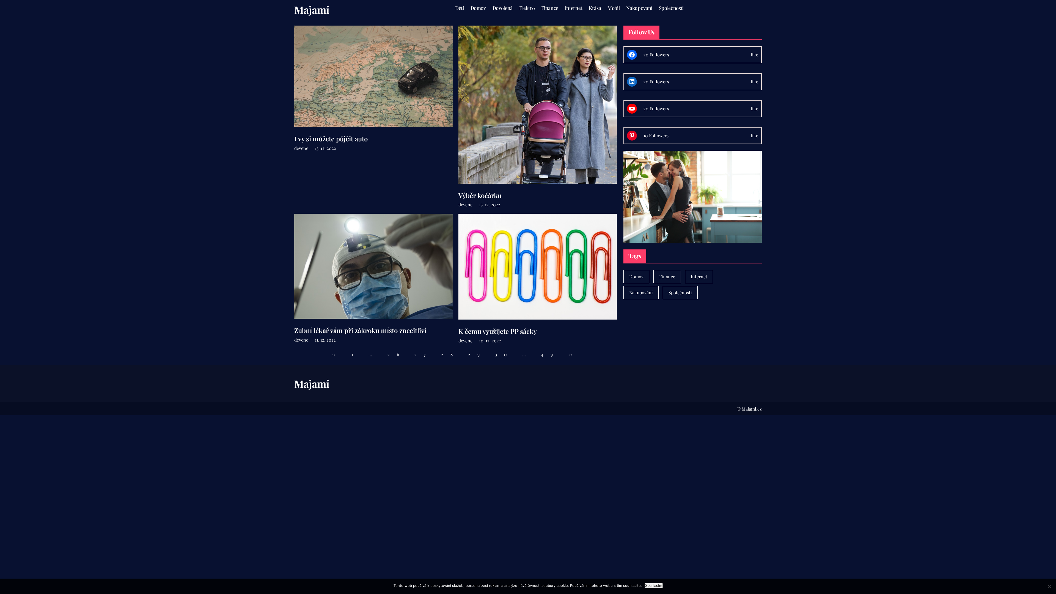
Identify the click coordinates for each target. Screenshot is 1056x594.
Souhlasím (653, 586)
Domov (636, 276)
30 (504, 354)
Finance (667, 276)
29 (477, 354)
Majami (311, 9)
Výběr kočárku (480, 195)
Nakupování (641, 292)
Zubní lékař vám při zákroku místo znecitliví (360, 330)
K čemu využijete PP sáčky (497, 331)
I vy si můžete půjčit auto (331, 138)
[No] (1049, 586)
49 (550, 354)
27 (423, 354)
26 (396, 354)
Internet (699, 276)
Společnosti (680, 292)
